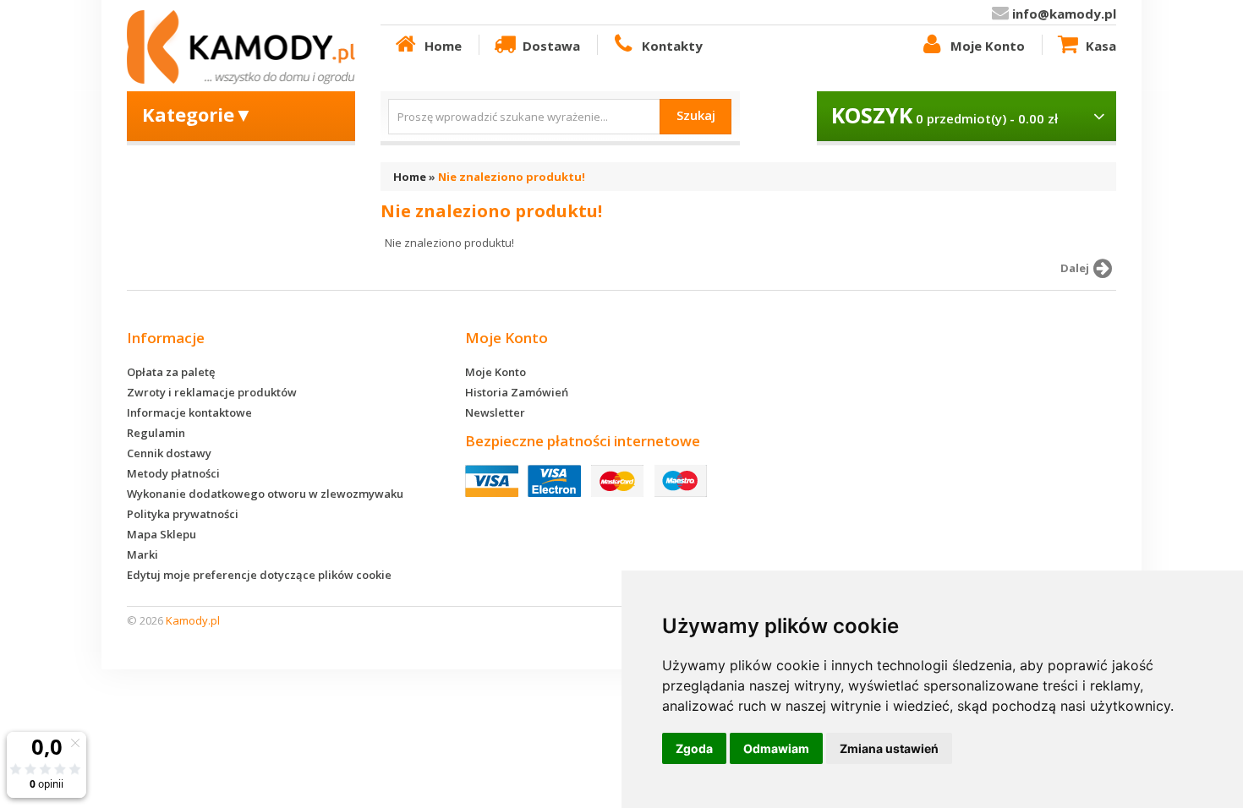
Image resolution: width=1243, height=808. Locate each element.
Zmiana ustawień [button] (889, 748)
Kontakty (672, 45)
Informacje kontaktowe (189, 412)
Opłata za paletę (171, 371)
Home (443, 45)
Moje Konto (987, 45)
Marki (142, 554)
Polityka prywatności (182, 513)
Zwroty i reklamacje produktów (212, 392)
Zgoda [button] (694, 748)
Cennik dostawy (169, 453)
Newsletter (495, 412)
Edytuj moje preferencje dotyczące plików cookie (259, 574)
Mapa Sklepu (161, 534)
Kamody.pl (193, 620)
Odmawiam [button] (776, 748)
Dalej (1074, 268)
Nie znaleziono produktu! (511, 176)
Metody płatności (173, 473)
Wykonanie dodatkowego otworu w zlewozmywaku (265, 493)
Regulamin (156, 432)
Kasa (1101, 45)
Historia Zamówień (516, 392)
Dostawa (551, 45)
